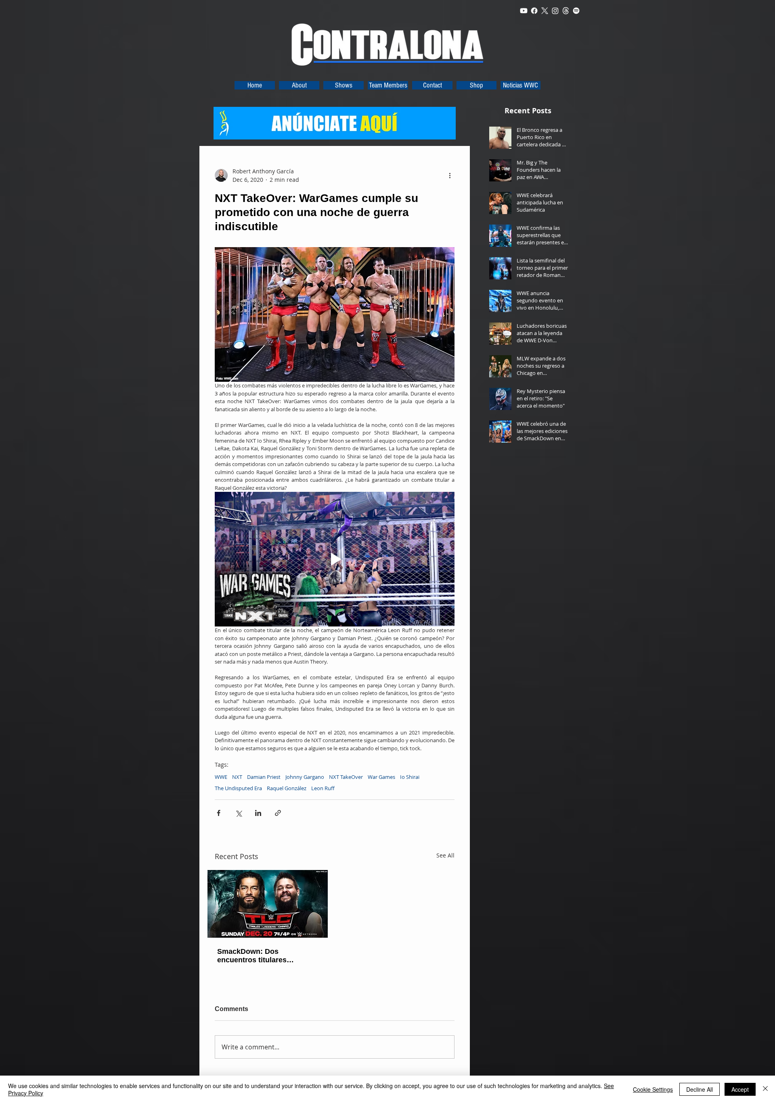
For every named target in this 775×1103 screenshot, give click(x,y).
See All (445, 855)
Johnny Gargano (304, 777)
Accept (740, 1089)
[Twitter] (544, 10)
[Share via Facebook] (218, 813)
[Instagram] (555, 10)
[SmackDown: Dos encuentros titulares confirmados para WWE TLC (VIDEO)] (267, 904)
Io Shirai (409, 777)
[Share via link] (278, 813)
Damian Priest (264, 777)
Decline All (699, 1089)
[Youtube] (523, 10)
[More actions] (450, 175)
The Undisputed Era (238, 788)
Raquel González (286, 788)
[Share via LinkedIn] (258, 813)
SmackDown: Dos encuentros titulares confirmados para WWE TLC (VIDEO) (266, 955)
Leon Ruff (323, 788)
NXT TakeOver (346, 777)
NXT (237, 777)
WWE (221, 777)
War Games (381, 777)
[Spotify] (576, 10)
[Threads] (565, 10)
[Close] (765, 1089)
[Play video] (335, 559)
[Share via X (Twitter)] (238, 813)
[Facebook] (534, 10)
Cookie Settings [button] (653, 1089)
